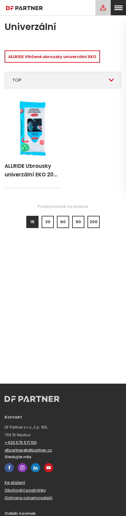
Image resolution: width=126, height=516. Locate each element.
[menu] (118, 7)
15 (32, 222)
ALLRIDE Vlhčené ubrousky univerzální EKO (52, 57)
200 (94, 222)
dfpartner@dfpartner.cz (28, 450)
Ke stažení (15, 482)
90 (78, 222)
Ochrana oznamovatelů (28, 498)
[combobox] (63, 80)
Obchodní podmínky (25, 490)
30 (47, 222)
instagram (22, 467)
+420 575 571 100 (21, 442)
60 (63, 222)
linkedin (35, 467)
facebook (9, 467)
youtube (48, 467)
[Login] (103, 7)
